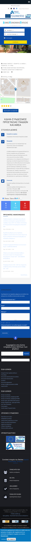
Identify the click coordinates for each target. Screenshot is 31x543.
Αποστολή (5, 333)
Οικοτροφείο (4, 406)
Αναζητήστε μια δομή (6, 418)
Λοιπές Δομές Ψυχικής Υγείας (8, 408)
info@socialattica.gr (15, 513)
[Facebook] (15, 338)
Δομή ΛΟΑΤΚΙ (4, 386)
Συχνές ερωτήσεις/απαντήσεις (8, 422)
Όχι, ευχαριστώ (11, 539)
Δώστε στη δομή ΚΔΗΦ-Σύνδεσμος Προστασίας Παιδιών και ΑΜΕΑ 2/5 (4, 106)
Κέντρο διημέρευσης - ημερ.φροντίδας (10, 402)
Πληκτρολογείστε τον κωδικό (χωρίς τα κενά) (14, 325)
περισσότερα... (24, 275)
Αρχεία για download (6, 424)
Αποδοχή (3, 539)
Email (3, 305)
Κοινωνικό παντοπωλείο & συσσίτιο (10, 376)
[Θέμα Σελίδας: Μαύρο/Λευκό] (9, 8)
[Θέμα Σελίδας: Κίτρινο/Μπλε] (14, 8)
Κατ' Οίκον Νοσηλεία (6, 404)
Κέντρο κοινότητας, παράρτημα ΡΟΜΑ (10, 398)
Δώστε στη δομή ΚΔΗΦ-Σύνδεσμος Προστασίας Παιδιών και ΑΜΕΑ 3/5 (6, 106)
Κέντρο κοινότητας (5, 395)
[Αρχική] (15, 12)
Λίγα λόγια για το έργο (6, 416)
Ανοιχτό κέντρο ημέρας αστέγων (9, 373)
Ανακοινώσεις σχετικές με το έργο (9, 420)
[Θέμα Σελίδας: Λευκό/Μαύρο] (11, 8)
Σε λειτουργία (8, 38)
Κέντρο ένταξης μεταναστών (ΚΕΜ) (9, 384)
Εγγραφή (26, 353)
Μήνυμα (3, 311)
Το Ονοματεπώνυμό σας (8, 299)
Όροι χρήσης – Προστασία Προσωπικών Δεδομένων (15, 515)
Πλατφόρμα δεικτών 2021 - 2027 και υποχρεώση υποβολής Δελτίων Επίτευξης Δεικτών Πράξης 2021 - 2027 (14, 266)
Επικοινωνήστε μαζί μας (7, 428)
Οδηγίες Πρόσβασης (6, 426)
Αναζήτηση (15, 42)
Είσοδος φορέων (16, 5)
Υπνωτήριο (4, 375)
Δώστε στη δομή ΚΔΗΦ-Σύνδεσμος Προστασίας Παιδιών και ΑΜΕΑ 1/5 (2, 106)
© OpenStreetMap (21, 102)
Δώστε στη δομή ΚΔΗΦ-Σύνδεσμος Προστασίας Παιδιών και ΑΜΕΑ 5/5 (11, 106)
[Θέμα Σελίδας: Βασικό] (17, 8)
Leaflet (16, 102)
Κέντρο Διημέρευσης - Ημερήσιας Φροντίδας (11, 57)
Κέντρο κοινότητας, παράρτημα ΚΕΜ (10, 396)
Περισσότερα (4, 536)
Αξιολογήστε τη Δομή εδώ (10, 110)
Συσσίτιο (3, 380)
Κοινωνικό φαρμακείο (6, 382)
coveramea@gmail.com (19, 72)
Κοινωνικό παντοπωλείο (7, 378)
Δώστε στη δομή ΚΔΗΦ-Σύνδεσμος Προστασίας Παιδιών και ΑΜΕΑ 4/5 (9, 106)
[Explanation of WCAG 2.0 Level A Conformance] (6, 521)
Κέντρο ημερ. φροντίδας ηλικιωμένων (10, 400)
